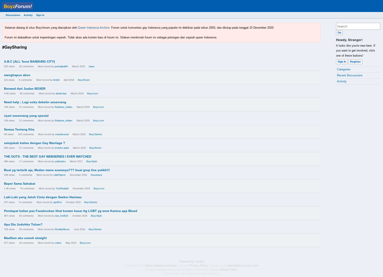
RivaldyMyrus (62, 229)
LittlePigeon (59, 175)
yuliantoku (60, 161)
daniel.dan (61, 93)
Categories (344, 69)
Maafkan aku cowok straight (25, 238)
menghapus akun (17, 75)
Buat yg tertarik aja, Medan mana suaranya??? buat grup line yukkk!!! (57, 170)
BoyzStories (95, 134)
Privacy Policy (198, 265)
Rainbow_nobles (63, 107)
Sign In (40, 15)
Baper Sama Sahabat (19, 183)
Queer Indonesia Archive (93, 27)
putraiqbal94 (61, 66)
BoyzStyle (91, 161)
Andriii (56, 80)
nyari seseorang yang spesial (26, 115)
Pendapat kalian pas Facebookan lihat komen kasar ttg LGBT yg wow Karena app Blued (70, 211)
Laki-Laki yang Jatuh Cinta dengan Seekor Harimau (43, 197)
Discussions (13, 15)
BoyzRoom (84, 80)
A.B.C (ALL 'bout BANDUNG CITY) (29, 61)
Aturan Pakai (228, 269)
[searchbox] (358, 26)
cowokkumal (61, 134)
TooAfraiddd (62, 188)
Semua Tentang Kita (19, 129)
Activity (28, 15)
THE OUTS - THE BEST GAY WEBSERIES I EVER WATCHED (47, 156)
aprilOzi (57, 202)
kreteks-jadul (62, 147)
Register (355, 61)
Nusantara (96, 175)
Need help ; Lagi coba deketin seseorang (35, 102)
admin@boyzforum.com (243, 265)
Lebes (58, 242)
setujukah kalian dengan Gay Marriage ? (34, 143)
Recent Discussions (350, 75)
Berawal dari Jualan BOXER (24, 88)
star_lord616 (61, 215)
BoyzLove (92, 93)
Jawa (91, 66)
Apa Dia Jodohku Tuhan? (23, 224)
